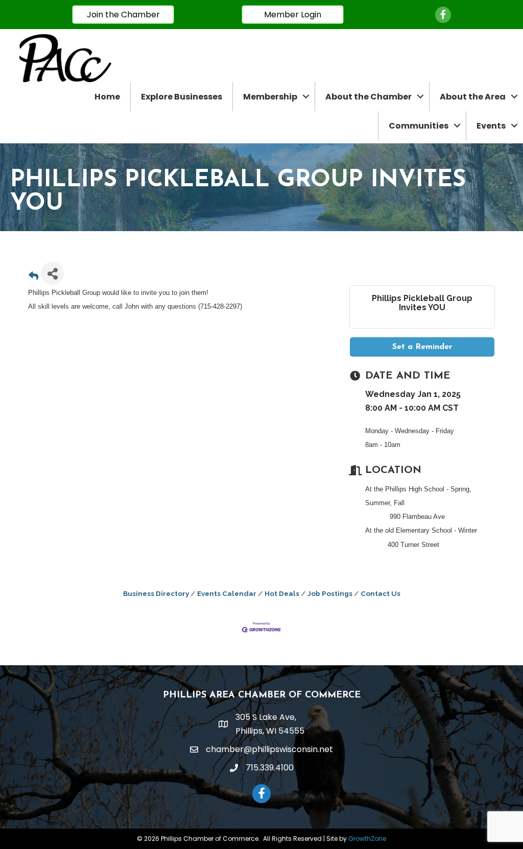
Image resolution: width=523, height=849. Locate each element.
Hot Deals (282, 593)
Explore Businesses (181, 97)
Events (491, 126)
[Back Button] (33, 276)
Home (107, 97)
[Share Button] (52, 273)
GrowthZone (367, 838)
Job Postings (329, 593)
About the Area (473, 97)
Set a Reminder (422, 347)
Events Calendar (226, 593)
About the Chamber (368, 97)
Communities (418, 126)
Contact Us (380, 593)
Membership (270, 97)
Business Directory (156, 593)
